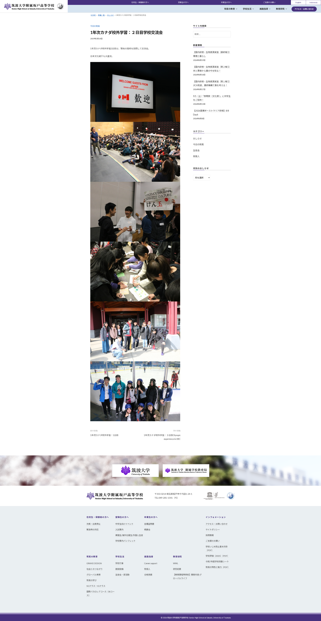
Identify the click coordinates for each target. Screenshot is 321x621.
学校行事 (119, 563)
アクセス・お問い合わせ (304, 9)
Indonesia (313, 2)
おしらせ (110, 15)
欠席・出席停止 (94, 524)
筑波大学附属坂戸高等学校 (177, 618)
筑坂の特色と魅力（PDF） (218, 567)
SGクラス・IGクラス (96, 586)
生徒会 (196, 150)
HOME (93, 15)
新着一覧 (101, 15)
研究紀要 (177, 569)
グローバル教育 (94, 574)
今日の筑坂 (95, 26)
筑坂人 (196, 156)
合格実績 (148, 574)
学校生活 (247, 9)
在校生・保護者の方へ (140, 2)
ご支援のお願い (269, 2)
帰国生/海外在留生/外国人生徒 (129, 535)
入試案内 (119, 529)
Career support (150, 563)
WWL (175, 563)
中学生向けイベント (124, 524)
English (298, 2)
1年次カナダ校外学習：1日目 (104, 435)
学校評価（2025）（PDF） (217, 556)
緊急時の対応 (93, 529)
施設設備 (119, 569)
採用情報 (210, 535)
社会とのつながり (95, 569)
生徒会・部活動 (122, 574)
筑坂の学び (92, 580)
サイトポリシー (213, 529)
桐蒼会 (147, 529)
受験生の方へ (183, 2)
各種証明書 (149, 524)
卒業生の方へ (226, 2)
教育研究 (280, 9)
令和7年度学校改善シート (217, 561)
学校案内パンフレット (125, 541)
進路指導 (263, 9)
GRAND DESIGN (94, 563)
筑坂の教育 (229, 9)
